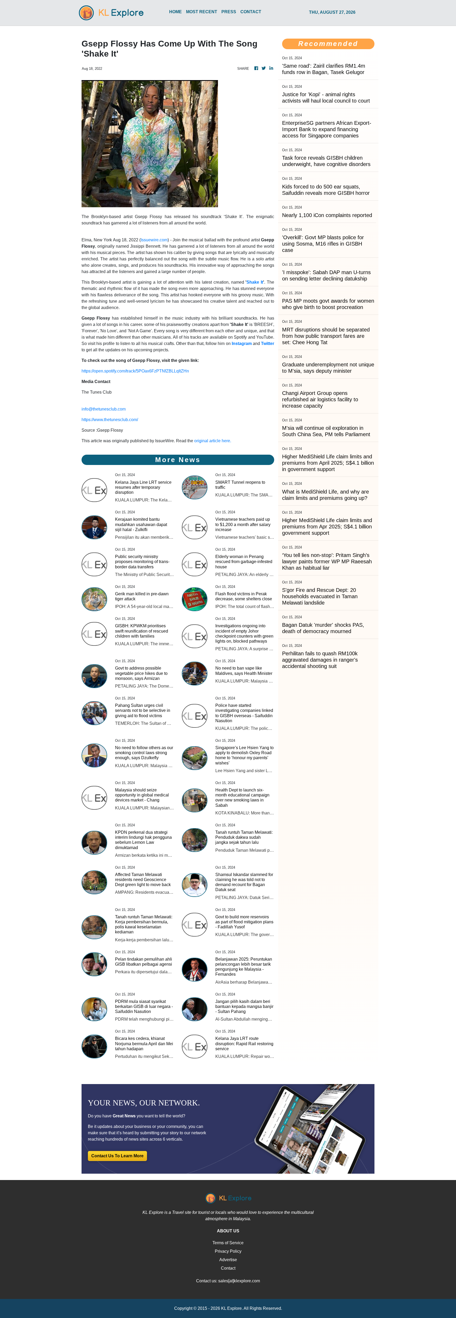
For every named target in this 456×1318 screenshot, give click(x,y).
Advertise (228, 1259)
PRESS (228, 12)
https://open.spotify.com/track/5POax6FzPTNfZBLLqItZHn (135, 371)
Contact (228, 1268)
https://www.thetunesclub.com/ (110, 419)
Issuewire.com (154, 240)
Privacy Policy (228, 1251)
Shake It (254, 282)
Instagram (242, 343)
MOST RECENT (201, 12)
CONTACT (250, 12)
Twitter (267, 343)
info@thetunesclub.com (104, 409)
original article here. (212, 441)
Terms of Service (228, 1243)
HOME (175, 12)
